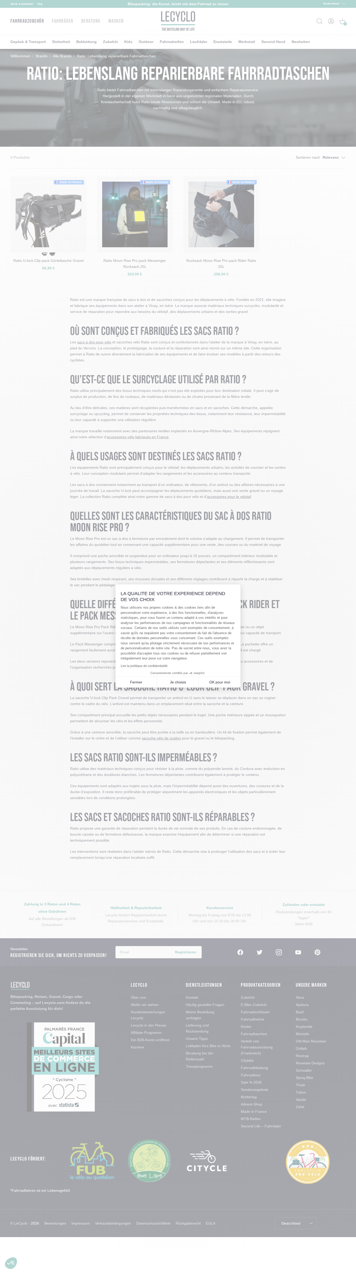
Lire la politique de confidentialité (144, 666)
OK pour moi (219, 682)
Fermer (136, 682)
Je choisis (178, 682)
